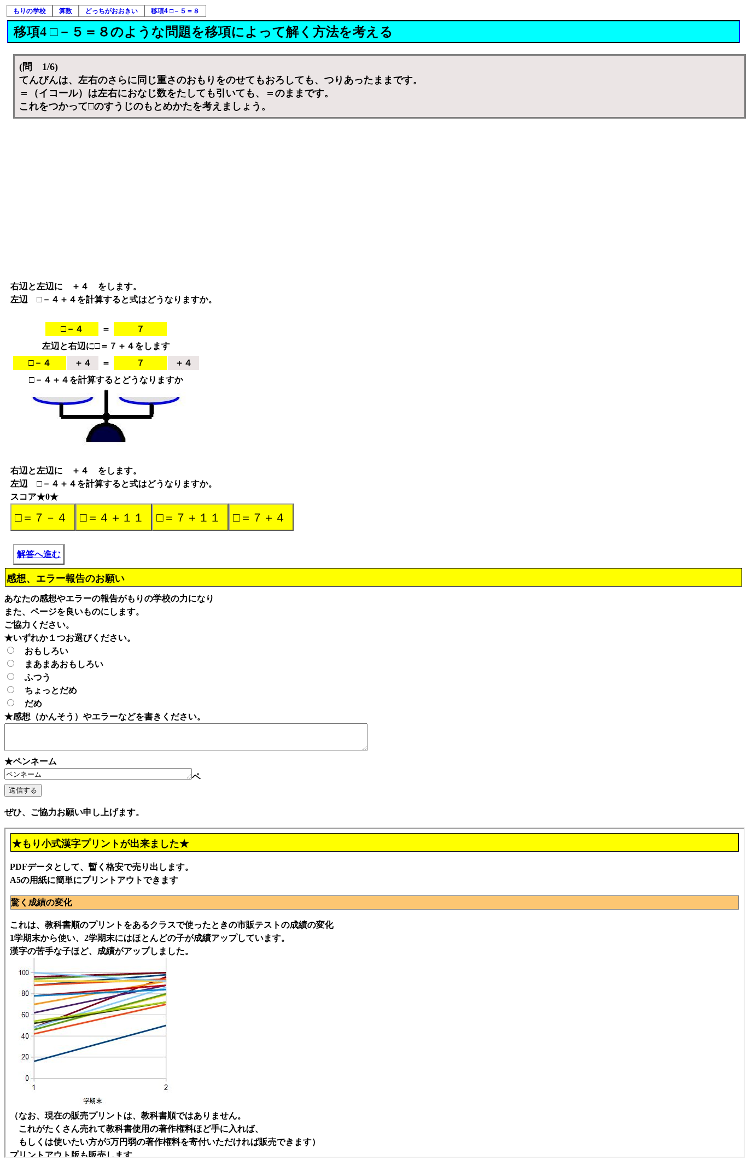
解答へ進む (39, 554)
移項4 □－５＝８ (175, 11)
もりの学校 (29, 11)
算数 (65, 11)
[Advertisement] (379, 200)
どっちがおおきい (111, 11)
